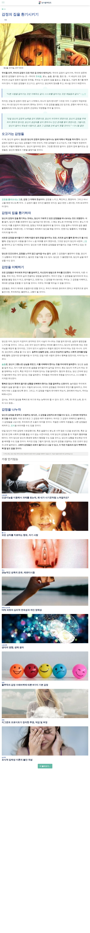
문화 (3, 720)
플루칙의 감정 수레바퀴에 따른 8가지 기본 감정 (25, 685)
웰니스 (4, 9)
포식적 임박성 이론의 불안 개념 (17, 759)
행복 (13, 425)
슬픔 (4, 364)
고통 (85, 241)
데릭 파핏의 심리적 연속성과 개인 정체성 (22, 610)
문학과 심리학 (6, 607)
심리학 (4, 757)
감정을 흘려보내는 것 (11, 199)
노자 (84, 94)
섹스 (3, 570)
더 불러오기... (45, 766)
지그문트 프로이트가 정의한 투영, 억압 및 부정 (24, 722)
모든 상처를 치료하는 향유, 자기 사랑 (20, 535)
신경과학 (4, 495)
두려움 (39, 76)
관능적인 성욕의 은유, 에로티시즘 (18, 572)
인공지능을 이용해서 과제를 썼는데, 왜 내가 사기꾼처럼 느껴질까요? (35, 497)
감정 (3, 682)
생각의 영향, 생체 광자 (13, 647)
